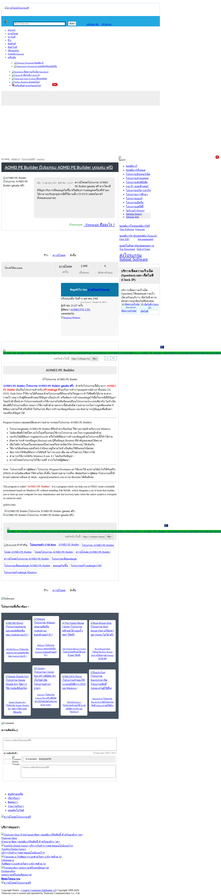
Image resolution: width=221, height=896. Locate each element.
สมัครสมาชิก (92, 24)
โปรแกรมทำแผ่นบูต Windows (20, 572)
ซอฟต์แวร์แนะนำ (147, 237)
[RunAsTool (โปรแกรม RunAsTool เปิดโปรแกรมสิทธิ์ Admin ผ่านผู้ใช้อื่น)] (102, 680)
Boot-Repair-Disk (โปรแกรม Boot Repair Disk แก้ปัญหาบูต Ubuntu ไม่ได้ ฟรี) (102, 654)
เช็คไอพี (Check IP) (31, 75)
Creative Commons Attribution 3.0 (38, 890)
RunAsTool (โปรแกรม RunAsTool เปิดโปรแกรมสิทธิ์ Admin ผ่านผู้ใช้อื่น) (102, 702)
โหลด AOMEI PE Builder (18, 552)
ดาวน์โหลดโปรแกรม (99, 289)
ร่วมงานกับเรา (16, 806)
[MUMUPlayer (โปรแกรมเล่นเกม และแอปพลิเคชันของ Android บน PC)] (17, 629)
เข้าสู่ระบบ (105, 24)
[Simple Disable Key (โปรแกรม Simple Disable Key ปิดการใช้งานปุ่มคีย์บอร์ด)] (17, 682)
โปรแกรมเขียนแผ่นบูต (64, 558)
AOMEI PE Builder (68, 544)
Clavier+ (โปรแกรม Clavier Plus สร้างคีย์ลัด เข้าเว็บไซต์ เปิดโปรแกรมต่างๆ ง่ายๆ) (45, 699)
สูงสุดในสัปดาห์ (128, 247)
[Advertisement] (110, 131)
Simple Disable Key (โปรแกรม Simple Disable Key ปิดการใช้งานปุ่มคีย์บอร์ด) (17, 707)
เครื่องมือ (12, 57)
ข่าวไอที (11, 37)
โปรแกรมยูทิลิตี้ (28, 159)
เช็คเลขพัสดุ (41, 78)
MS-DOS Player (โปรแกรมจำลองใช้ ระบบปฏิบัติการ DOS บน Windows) (74, 707)
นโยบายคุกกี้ (67, 886)
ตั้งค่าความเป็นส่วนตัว (13, 886)
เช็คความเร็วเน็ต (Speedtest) (36, 72)
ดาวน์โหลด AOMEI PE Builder (93, 552)
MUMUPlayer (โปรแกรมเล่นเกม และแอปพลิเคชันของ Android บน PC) (17, 652)
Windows (76, 317)
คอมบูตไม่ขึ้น (60, 565)
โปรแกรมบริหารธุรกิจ (138, 190)
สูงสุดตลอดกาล (145, 247)
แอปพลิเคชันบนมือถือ (47, 66)
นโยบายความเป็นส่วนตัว (43, 886)
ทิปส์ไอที (12, 44)
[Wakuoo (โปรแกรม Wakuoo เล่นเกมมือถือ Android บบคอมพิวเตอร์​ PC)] (45, 627)
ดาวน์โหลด (13, 33)
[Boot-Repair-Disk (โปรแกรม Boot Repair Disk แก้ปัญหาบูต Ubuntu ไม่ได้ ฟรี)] (102, 629)
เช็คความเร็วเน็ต (128, 311)
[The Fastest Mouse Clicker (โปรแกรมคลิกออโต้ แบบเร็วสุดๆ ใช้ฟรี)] (74, 629)
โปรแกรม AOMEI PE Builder (98, 545)
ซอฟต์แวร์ (38, 63)
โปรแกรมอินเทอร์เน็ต (138, 174)
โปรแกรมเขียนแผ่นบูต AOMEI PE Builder (27, 565)
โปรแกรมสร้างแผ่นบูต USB (86, 565)
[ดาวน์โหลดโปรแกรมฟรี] (17, 8)
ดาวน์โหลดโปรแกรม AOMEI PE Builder (26, 558)
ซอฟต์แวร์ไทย (127, 228)
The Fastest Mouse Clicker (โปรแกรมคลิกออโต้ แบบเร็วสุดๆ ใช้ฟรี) (74, 652)
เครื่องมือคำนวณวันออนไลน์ (27, 85)
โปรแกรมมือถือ (135, 202)
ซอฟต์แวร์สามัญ (128, 237)
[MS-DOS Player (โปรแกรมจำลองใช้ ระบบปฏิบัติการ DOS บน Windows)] (74, 682)
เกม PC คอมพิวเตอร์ (137, 186)
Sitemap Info (132, 217)
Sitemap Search (134, 214)
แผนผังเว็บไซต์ (16, 810)
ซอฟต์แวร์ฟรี (142, 228)
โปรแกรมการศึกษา (137, 194)
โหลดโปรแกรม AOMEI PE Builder (53, 552)
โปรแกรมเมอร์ (134, 198)
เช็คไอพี (144, 311)
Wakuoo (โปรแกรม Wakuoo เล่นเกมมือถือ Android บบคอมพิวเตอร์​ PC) (45, 650)
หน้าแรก (12, 30)
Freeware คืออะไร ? (99, 225)
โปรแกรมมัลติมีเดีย (137, 182)
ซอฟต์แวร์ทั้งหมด (135, 170)
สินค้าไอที (12, 47)
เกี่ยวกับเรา (14, 798)
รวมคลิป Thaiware (16, 54)
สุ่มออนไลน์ (33, 82)
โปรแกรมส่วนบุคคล (137, 178)
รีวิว (9, 40)
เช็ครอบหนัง (13, 50)
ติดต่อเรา (13, 802)
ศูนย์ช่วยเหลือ (15, 794)
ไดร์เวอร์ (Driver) (135, 210)
